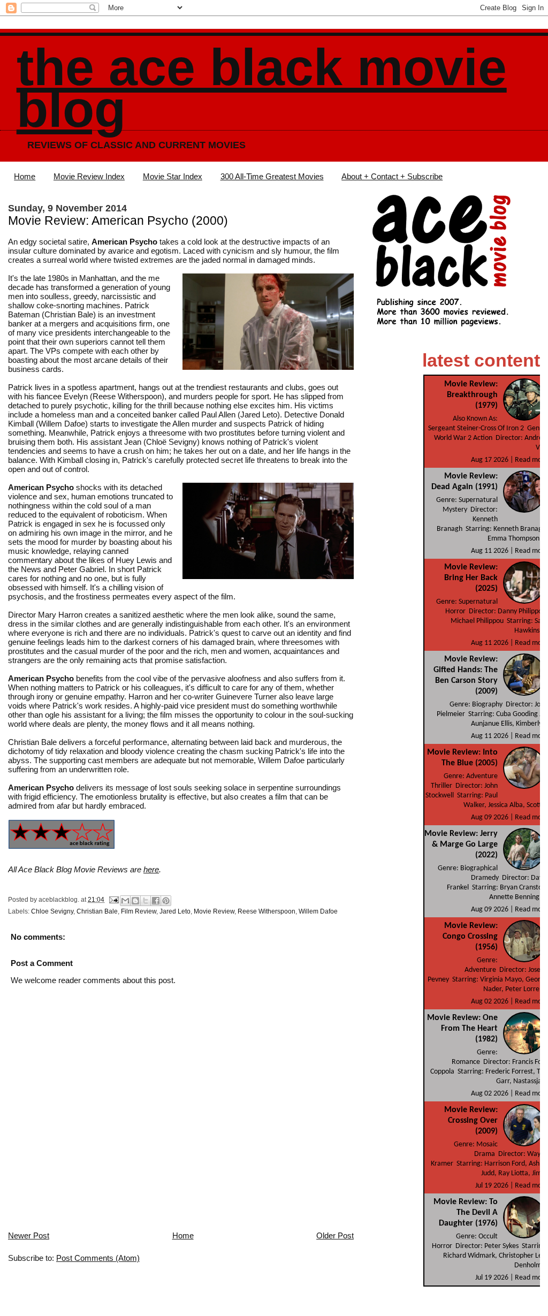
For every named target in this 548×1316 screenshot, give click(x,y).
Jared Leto (175, 911)
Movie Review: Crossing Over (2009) (471, 1121)
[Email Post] (113, 899)
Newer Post (28, 1235)
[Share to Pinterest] (166, 900)
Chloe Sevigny (52, 911)
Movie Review (214, 911)
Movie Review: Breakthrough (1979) (471, 395)
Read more (531, 460)
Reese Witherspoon (266, 911)
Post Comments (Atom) (98, 1257)
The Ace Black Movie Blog (262, 88)
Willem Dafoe (318, 911)
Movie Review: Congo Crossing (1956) (470, 937)
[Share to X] (145, 900)
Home (24, 176)
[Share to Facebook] (155, 900)
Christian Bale (97, 911)
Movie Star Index (172, 176)
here (151, 869)
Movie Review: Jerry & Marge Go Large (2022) (461, 844)
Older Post (335, 1235)
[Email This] (125, 900)
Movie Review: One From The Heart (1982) (462, 1029)
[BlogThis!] (135, 900)
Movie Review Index (89, 176)
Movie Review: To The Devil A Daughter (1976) (465, 1213)
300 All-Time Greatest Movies (272, 176)
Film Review (138, 911)
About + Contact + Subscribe (392, 176)
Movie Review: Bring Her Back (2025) (471, 578)
